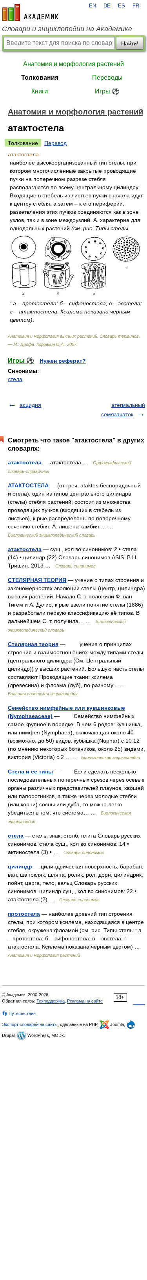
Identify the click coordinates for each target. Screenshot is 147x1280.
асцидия (30, 405)
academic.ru (30, 12)
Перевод (55, 143)
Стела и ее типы (30, 771)
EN (92, 6)
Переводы (107, 77)
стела (15, 379)
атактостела (25, 462)
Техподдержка (50, 1001)
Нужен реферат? (63, 361)
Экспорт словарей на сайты (30, 1024)
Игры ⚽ (107, 91)
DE (107, 6)
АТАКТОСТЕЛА (28, 485)
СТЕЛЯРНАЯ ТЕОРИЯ (37, 580)
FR (135, 6)
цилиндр (20, 866)
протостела (24, 914)
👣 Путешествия (19, 1013)
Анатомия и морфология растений (73, 64)
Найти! (129, 43)
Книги (39, 91)
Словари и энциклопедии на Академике (67, 29)
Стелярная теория (33, 644)
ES (121, 6)
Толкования (39, 77)
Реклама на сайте (85, 1001)
